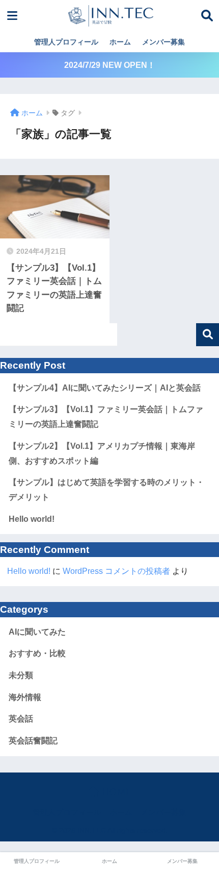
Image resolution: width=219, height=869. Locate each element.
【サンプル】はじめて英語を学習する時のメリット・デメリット (106, 489)
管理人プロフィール (66, 42)
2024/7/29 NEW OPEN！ (109, 65)
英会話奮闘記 (33, 740)
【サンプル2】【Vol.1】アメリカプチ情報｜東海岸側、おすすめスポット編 (102, 453)
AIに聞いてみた (37, 631)
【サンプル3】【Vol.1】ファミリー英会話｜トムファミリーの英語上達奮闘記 (106, 416)
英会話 (21, 718)
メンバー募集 (163, 42)
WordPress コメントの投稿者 (116, 571)
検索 (207, 334)
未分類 (21, 675)
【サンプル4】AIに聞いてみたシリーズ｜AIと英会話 (105, 387)
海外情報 (25, 697)
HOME (115, 792)
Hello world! (31, 519)
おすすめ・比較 (37, 653)
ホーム (120, 42)
